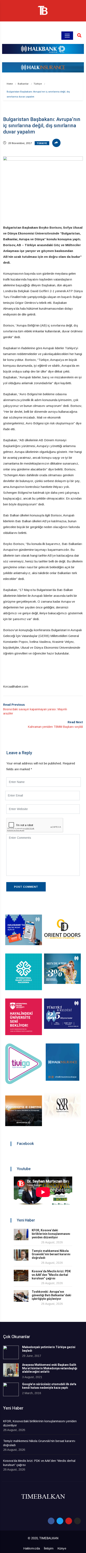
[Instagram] (77, 1521)
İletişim (48, 1548)
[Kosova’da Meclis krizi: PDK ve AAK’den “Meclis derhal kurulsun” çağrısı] (21, 1275)
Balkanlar (23, 83)
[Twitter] (60, 1521)
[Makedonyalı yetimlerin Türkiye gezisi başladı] (11, 1352)
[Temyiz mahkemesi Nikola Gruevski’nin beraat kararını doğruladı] (21, 1255)
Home (10, 83)
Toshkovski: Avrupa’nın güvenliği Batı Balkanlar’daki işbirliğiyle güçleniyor (51, 1295)
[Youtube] (68, 1521)
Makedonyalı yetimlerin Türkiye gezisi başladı (48, 1349)
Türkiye (38, 83)
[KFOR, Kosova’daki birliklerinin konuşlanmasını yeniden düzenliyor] (21, 1234)
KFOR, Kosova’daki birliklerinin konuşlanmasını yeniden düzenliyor (51, 1234)
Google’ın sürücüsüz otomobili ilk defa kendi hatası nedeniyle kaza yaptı (49, 1386)
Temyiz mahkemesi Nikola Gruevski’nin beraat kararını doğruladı (51, 1254)
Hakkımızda (31, 1548)
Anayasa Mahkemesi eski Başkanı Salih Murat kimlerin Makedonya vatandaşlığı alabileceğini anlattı (49, 1368)
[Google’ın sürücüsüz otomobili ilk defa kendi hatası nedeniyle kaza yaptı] (11, 1389)
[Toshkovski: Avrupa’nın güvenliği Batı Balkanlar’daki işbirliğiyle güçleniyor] (21, 1296)
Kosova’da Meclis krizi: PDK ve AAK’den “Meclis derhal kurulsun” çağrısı (51, 1275)
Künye (61, 1548)
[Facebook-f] (51, 1521)
